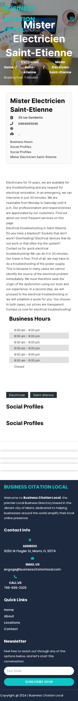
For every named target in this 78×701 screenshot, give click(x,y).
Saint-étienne (43, 395)
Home (8, 67)
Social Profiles (20, 147)
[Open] (72, 19)
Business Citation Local (19, 19)
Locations (12, 622)
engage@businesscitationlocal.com (32, 569)
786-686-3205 (15, 588)
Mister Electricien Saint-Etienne (33, 157)
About (9, 616)
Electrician (29, 62)
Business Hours (21, 142)
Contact (11, 629)
